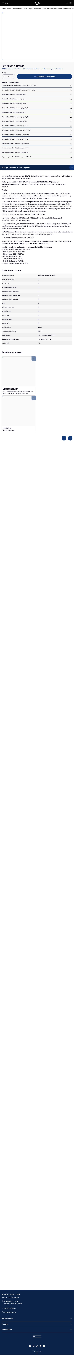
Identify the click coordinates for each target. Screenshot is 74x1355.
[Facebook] (30, 1346)
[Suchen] (67, 3)
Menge (4, 73)
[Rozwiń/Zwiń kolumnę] (71, 1318)
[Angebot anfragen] (70, 3)
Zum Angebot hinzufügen (46, 76)
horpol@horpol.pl (10, 1312)
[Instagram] (33, 1346)
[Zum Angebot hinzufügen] (34, 358)
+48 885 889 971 (10, 1308)
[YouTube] (44, 1346)
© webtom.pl (37, 1351)
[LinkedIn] (40, 1346)
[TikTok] (37, 1346)
